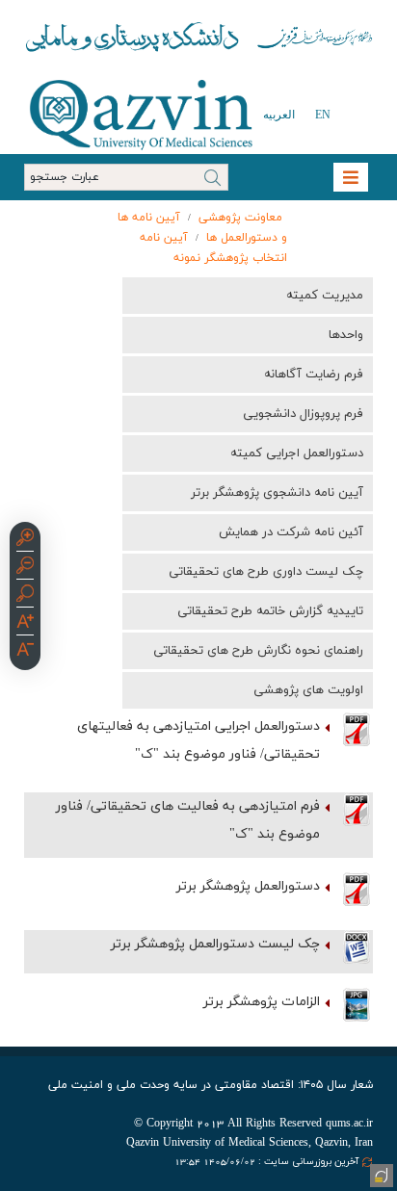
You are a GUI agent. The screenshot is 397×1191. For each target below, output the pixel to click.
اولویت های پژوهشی (308, 690)
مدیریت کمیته (324, 295)
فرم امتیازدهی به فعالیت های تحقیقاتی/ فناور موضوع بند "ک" (188, 820)
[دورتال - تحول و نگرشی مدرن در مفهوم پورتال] (379, 1173)
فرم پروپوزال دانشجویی (303, 414)
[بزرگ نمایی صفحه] (25, 540)
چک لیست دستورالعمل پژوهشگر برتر (215, 944)
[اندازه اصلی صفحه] (25, 596)
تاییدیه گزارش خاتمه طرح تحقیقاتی (270, 611)
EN (323, 114)
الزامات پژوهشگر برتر (261, 1002)
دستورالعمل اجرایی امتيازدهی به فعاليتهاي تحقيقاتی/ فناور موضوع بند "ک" (198, 740)
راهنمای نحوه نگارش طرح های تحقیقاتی (258, 651)
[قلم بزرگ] (25, 623)
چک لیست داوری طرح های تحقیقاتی (266, 572)
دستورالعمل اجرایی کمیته (296, 453)
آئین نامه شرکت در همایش (291, 532)
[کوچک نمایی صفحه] (25, 568)
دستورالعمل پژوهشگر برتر (248, 886)
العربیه (279, 114)
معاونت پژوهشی (240, 217)
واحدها (346, 335)
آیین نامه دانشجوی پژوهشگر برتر (277, 493)
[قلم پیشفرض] (25, 651)
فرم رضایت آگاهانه (313, 374)
